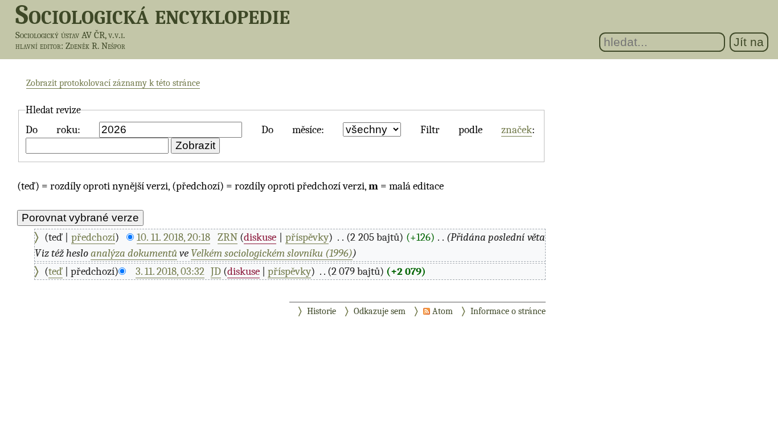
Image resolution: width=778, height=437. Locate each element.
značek (516, 129)
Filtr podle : (477, 129)
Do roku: (53, 129)
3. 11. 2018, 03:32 (170, 271)
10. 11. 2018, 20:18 (173, 237)
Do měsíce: (292, 129)
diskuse (260, 237)
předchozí (93, 237)
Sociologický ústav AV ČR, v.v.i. (70, 35)
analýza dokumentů (134, 253)
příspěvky (307, 237)
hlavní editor (38, 46)
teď (55, 271)
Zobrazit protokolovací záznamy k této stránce (113, 83)
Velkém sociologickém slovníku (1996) (272, 253)
